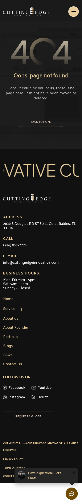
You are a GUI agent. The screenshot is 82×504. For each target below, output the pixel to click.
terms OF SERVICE (14, 468)
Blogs (8, 346)
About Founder (15, 328)
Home (8, 299)
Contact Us (12, 364)
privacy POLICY (13, 460)
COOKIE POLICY (12, 476)
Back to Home (41, 121)
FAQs (7, 355)
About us (10, 318)
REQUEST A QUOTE (28, 416)
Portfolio (10, 337)
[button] (28, 309)
